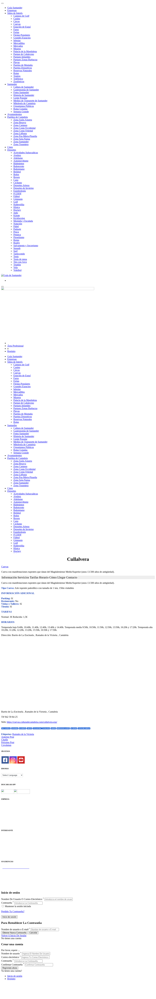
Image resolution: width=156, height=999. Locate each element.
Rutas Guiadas (20, 109)
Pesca (16, 232)
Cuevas (17, 24)
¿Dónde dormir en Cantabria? (15, 870)
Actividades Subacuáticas (25, 152)
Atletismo (18, 158)
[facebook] (5, 760)
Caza (15, 180)
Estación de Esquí (22, 27)
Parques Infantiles (21, 57)
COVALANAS (46, 728)
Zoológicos (18, 81)
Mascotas (5, 850)
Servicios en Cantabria (12, 875)
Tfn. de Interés (8, 836)
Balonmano (19, 169)
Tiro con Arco (20, 262)
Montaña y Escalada (23, 221)
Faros (16, 29)
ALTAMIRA (14, 728)
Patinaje (17, 229)
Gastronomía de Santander (26, 89)
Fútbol (16, 196)
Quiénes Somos (8, 805)
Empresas (12, 10)
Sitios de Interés (15, 13)
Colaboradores (8, 818)
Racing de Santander (11, 853)
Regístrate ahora (9, 968)
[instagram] (13, 760)
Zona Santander (21, 141)
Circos (16, 21)
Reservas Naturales (22, 70)
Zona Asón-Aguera (22, 119)
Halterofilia (18, 204)
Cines (10, 147)
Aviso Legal (7, 810)
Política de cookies (10, 813)
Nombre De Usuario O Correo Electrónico (21, 899)
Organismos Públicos (23, 106)
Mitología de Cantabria (24, 103)
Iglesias (17, 40)
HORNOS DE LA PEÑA (63, 728)
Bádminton (18, 163)
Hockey (17, 210)
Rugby (16, 243)
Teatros (16, 76)
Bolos (16, 174)
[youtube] (21, 760)
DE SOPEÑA (22, 728)
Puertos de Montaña (23, 65)
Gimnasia (18, 199)
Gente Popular (20, 98)
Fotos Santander (21, 92)
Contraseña (6, 903)
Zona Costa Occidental (24, 128)
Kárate (16, 215)
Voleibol (17, 270)
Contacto (5, 808)
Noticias (5, 821)
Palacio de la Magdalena (25, 51)
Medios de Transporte (11, 839)
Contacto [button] (71, 577)
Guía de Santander (10, 884)
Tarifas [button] (34, 577)
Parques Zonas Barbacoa (25, 59)
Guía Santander (14, 7)
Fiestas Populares (21, 35)
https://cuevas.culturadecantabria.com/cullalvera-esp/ (32, 722)
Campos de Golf (21, 16)
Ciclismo (17, 182)
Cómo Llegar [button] (57, 577)
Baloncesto (18, 166)
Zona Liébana (20, 133)
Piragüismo (18, 237)
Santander (12, 84)
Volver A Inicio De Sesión (13, 935)
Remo (16, 240)
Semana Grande (21, 111)
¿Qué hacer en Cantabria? (13, 878)
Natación (17, 223)
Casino (16, 18)
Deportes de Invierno (23, 188)
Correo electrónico (10, 957)
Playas (16, 62)
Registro (11, 351)
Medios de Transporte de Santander (30, 100)
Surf (15, 251)
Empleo (5, 847)
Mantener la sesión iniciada (17, 906)
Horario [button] (44, 577)
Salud (4, 844)
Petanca (17, 234)
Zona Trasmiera (20, 144)
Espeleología (19, 191)
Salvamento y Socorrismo (25, 245)
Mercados (18, 46)
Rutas (16, 73)
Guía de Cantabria (10, 886)
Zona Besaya (19, 122)
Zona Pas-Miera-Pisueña (25, 136)
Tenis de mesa (20, 259)
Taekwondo (19, 253)
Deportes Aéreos (21, 185)
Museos (17, 48)
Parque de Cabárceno (23, 54)
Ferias (16, 32)
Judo (15, 212)
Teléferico (18, 78)
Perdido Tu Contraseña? (12, 911)
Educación (6, 855)
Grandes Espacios (22, 37)
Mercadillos (19, 43)
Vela (15, 267)
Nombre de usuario (10, 953)
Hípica (16, 207)
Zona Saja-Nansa (21, 139)
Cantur (4, 842)
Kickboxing (19, 218)
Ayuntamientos (14, 114)
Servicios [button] (23, 577)
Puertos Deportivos (22, 68)
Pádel (16, 226)
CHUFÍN (29, 728)
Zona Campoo (20, 125)
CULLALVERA (37, 728)
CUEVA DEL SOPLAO (84, 728)
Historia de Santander (23, 95)
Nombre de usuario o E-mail (14, 929)
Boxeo (16, 177)
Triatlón (17, 264)
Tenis (16, 256)
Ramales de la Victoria (23, 734)
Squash (16, 248)
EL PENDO (74, 728)
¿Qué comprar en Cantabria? (15, 873)
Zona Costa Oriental (23, 130)
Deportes (11, 150)
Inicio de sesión (14, 976)
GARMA (53, 728)
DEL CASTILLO (6, 728)
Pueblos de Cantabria (17, 117)
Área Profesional (15, 345)
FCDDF (17, 193)
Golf (15, 201)
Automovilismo (20, 160)
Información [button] (9, 577)
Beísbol (17, 171)
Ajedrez (17, 155)
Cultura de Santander (23, 87)
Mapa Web (6, 816)
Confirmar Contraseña (12, 964)
